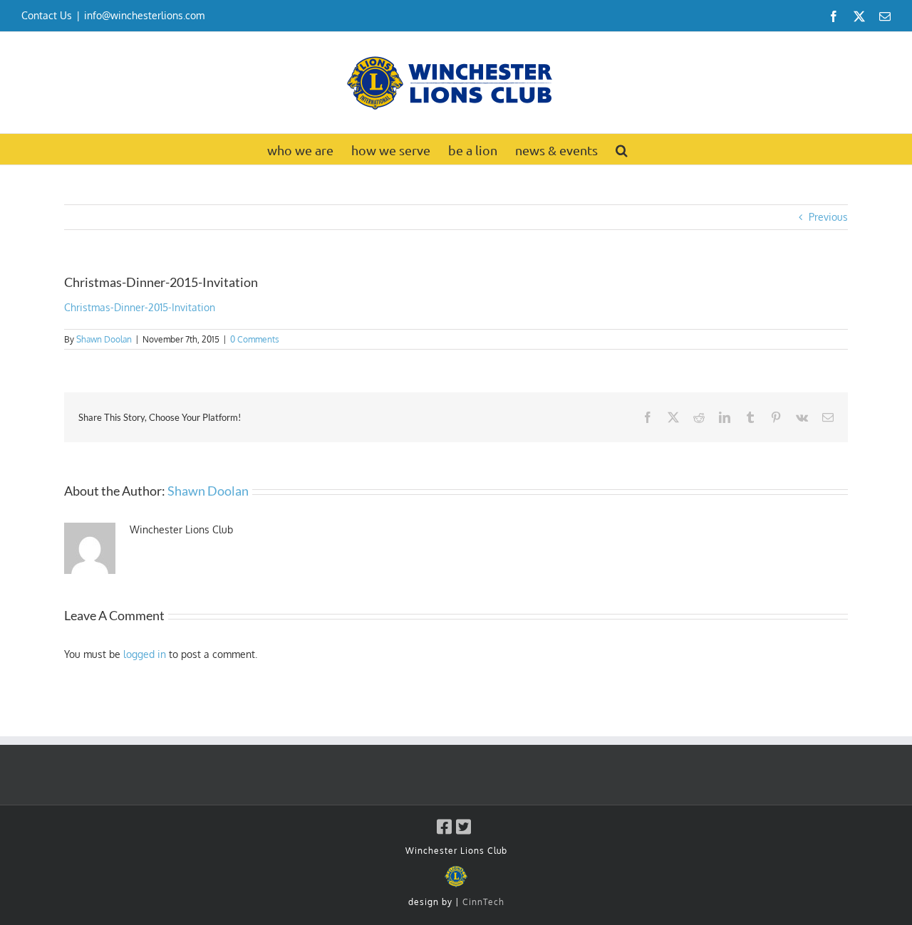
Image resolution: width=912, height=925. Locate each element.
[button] (622, 149)
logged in (144, 654)
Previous (828, 217)
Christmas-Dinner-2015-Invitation (139, 307)
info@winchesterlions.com (144, 15)
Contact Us (46, 15)
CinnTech (483, 902)
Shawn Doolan (104, 339)
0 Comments (254, 339)
